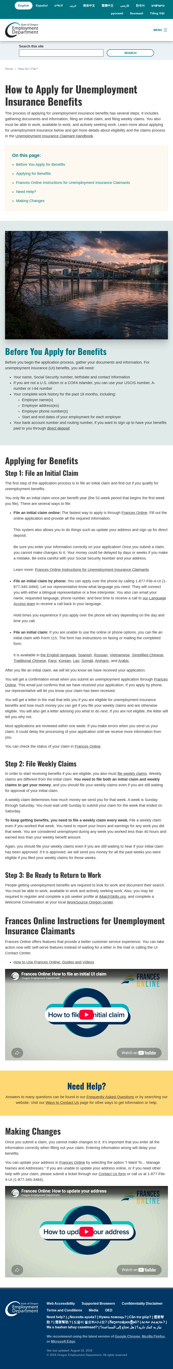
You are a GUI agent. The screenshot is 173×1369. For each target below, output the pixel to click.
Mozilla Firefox (153, 1336)
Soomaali (136, 13)
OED (108, 1310)
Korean (65, 661)
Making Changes (30, 201)
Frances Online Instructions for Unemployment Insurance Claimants (73, 183)
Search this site (31, 46)
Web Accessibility (61, 1303)
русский (117, 13)
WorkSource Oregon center (90, 902)
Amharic (102, 661)
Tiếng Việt (157, 13)
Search (130, 53)
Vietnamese (120, 655)
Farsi (52, 661)
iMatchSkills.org (112, 896)
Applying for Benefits (33, 173)
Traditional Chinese (30, 661)
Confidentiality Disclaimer (142, 1303)
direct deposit (58, 428)
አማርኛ (58, 5)
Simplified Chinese (147, 655)
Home (9, 68)
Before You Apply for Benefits (40, 164)
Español (42, 5)
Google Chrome (127, 1336)
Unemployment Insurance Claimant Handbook (54, 136)
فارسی (124, 5)
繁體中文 (108, 5)
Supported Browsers (98, 1303)
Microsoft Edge (63, 1341)
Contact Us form (112, 1174)
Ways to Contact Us (62, 1103)
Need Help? (26, 192)
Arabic (123, 661)
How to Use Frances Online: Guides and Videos (54, 962)
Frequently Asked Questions (110, 1097)
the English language (58, 655)
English (23, 5)
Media (93, 1310)
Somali (87, 661)
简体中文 (89, 5)
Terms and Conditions (64, 1310)
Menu (157, 30)
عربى (73, 5)
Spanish (85, 655)
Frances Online (134, 513)
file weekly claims (132, 773)
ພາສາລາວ (158, 5)
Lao (76, 661)
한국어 (140, 5)
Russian (101, 655)
